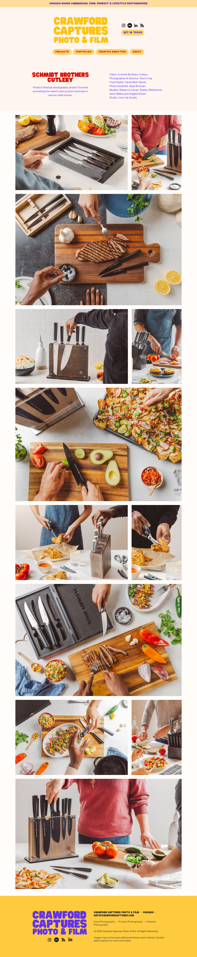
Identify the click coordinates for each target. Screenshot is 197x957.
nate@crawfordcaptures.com (114, 915)
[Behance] (129, 25)
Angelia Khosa (137, 93)
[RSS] (142, 25)
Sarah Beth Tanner (135, 82)
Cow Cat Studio (127, 97)
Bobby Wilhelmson (151, 89)
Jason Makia (116, 93)
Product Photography (131, 921)
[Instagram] (123, 25)
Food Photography (104, 921)
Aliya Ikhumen (137, 86)
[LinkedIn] (136, 25)
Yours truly (146, 78)
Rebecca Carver (129, 89)
